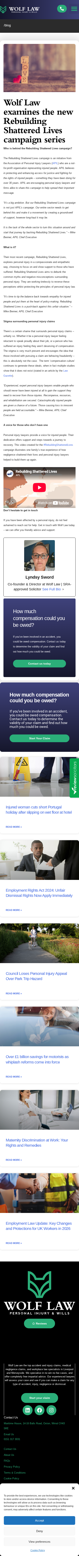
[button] (73, 1488)
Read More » (14, 827)
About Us (9, 1455)
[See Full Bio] (63, 589)
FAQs (7, 1460)
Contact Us (10, 1449)
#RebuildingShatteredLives (58, 444)
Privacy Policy (12, 1466)
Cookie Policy (37, 1550)
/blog (7, 25)
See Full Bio (51, 589)
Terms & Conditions (15, 1472)
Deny (39, 1531)
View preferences (39, 1541)
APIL (55, 163)
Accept (39, 1520)
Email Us (9, 1434)
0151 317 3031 (12, 1439)
